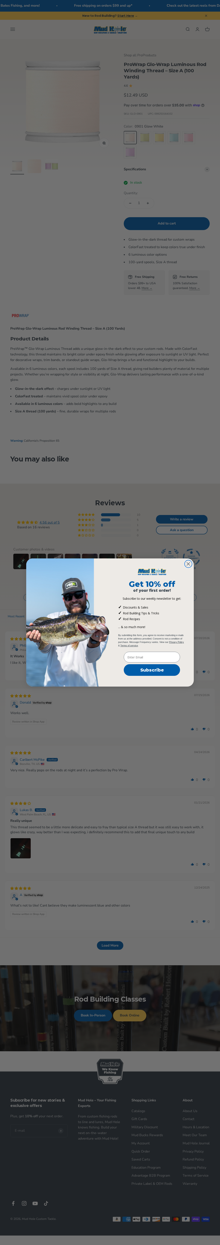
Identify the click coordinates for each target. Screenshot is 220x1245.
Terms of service (129, 645)
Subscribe (152, 670)
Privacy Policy (176, 642)
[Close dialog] (188, 564)
